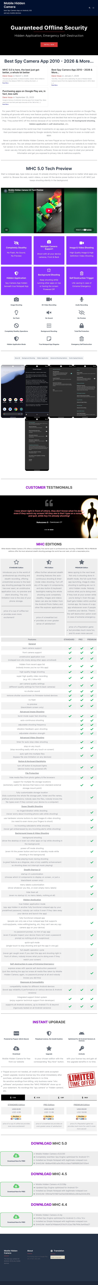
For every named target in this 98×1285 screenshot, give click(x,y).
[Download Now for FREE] (16, 1155)
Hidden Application (42, 358)
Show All (17, 358)
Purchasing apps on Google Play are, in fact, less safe (24, 92)
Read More (5, 83)
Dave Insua (7, 76)
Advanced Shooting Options (58, 358)
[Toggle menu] (93, 8)
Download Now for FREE (16, 1161)
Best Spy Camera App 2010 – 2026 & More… (71, 71)
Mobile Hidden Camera (14, 5)
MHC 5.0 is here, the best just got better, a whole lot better (20, 71)
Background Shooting (28, 358)
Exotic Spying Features (76, 358)
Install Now (49, 44)
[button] (89, 8)
